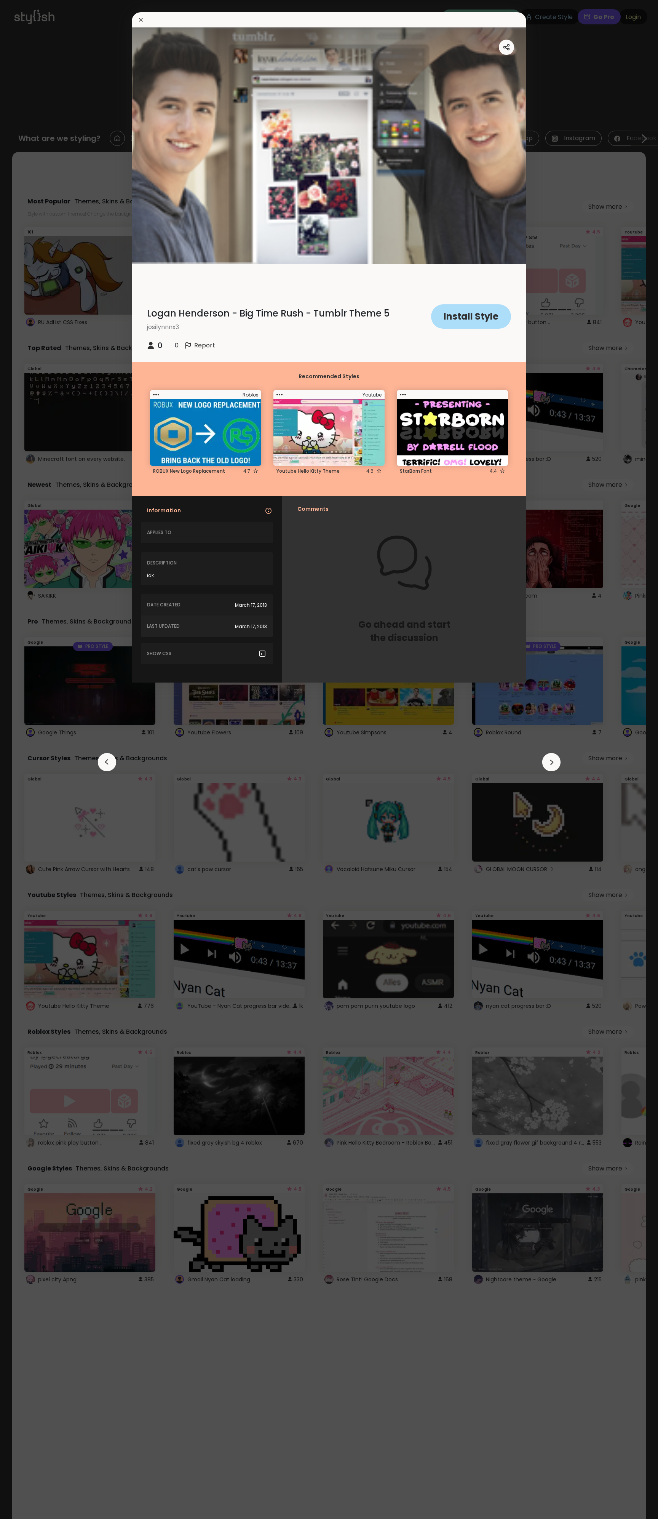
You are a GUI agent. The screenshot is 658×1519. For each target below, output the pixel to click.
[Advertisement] (30, 759)
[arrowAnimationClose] (107, 762)
